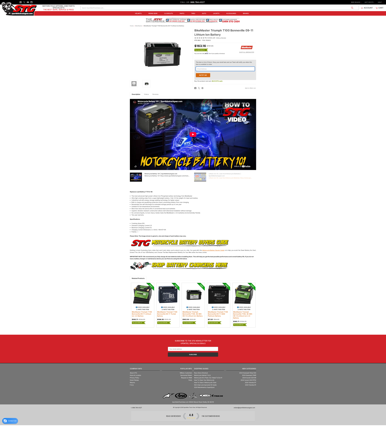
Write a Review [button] (221, 38)
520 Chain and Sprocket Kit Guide (205, 385)
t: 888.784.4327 (136, 407)
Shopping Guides (201, 369)
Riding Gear (153, 13)
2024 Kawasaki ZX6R (249, 375)
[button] (10, 421)
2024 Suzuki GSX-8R (249, 378)
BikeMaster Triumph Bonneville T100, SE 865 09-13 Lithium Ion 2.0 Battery (242, 315)
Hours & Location (135, 375)
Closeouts (168, 13)
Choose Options (168, 296)
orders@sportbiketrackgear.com (244, 407)
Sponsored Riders (186, 375)
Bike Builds (356, 2)
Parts (182, 13)
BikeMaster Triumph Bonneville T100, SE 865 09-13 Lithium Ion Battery (193, 314)
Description (136, 94)
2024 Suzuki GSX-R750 (248, 380)
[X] (24, 2)
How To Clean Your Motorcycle (204, 380)
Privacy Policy (134, 378)
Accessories (231, 13)
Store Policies (134, 380)
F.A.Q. (132, 385)
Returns (132, 382)
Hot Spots (369, 2)
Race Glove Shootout (201, 373)
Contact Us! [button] (12, 421)
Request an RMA (186, 378)
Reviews (155, 94)
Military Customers (186, 373)
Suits (204, 13)
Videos (146, 94)
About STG (133, 373)
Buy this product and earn (208, 81)
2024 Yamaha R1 (250, 385)
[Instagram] (31, 2)
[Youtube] (28, 2)
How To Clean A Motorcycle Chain (205, 382)
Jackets (216, 13)
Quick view (142, 292)
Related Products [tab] (138, 278)
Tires (193, 13)
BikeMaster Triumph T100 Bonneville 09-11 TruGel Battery (167, 314)
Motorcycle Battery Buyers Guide (213, 250)
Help (380, 2)
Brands (246, 13)
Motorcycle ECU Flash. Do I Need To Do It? (208, 378)
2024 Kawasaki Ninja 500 (247, 373)
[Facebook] (21, 2)
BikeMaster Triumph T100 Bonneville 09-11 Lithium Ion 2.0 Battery (142, 314)
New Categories (249, 369)
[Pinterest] (202, 88)
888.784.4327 (197, 2)
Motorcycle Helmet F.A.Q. (202, 375)
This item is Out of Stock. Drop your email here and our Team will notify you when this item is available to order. (224, 63)
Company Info (136, 369)
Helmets (138, 13)
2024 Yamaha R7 (250, 382)
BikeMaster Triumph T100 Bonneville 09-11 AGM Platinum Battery (218, 314)
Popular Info (186, 369)
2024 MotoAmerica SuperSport (204, 387)
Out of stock (143, 296)
